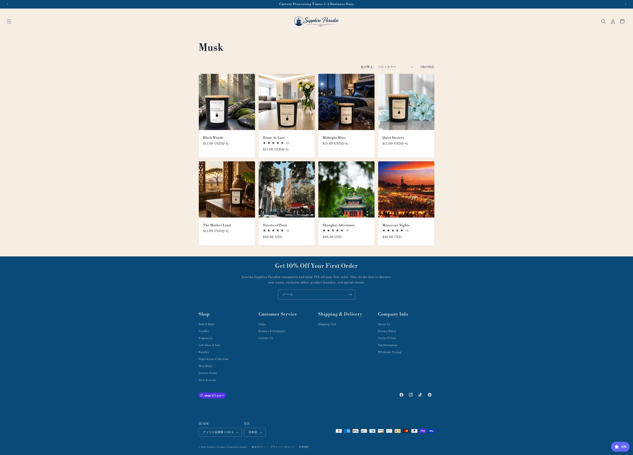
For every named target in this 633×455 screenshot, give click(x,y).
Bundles (204, 352)
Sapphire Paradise (216, 447)
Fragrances (206, 338)
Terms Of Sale (387, 338)
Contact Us (265, 338)
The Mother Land (217, 225)
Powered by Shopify (237, 447)
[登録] (350, 295)
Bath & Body (207, 324)
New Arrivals (207, 380)
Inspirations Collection (214, 359)
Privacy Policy (387, 331)
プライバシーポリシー (282, 447)
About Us (384, 324)
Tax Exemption (388, 345)
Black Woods (213, 138)
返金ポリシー (259, 447)
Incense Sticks (208, 373)
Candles (204, 331)
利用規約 (304, 447)
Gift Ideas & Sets (209, 345)
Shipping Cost (327, 324)
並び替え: (367, 67)
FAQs (262, 324)
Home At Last (274, 138)
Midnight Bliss (334, 138)
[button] (9, 21)
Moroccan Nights (396, 225)
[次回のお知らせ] (625, 4)
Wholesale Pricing (390, 352)
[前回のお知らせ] (7, 4)
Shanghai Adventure (339, 225)
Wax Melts (205, 366)
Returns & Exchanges (272, 331)
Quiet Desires (393, 138)
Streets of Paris (275, 225)
